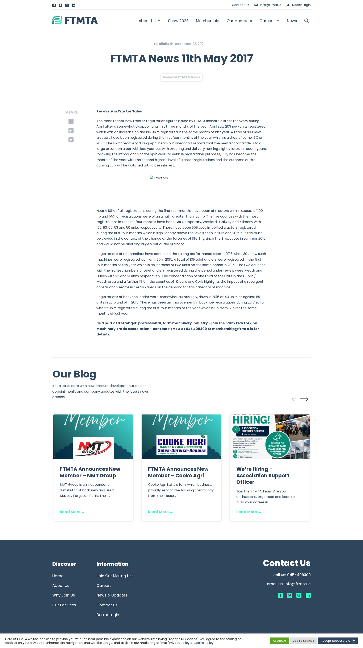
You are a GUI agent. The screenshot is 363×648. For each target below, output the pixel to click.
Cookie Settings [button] (303, 641)
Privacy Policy (179, 643)
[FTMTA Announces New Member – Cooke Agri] (181, 436)
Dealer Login (301, 5)
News (292, 20)
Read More (72, 511)
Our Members (239, 20)
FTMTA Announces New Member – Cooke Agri (178, 472)
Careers (267, 20)
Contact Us (240, 5)
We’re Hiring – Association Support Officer (262, 476)
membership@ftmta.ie (232, 328)
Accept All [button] (280, 641)
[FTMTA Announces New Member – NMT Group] (93, 436)
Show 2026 (178, 20)
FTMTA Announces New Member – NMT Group (90, 472)
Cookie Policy (203, 643)
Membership (207, 20)
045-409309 (299, 574)
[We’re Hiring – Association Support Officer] (270, 436)
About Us (147, 20)
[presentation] (293, 399)
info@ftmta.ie (298, 583)
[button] (306, 20)
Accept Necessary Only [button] (338, 641)
